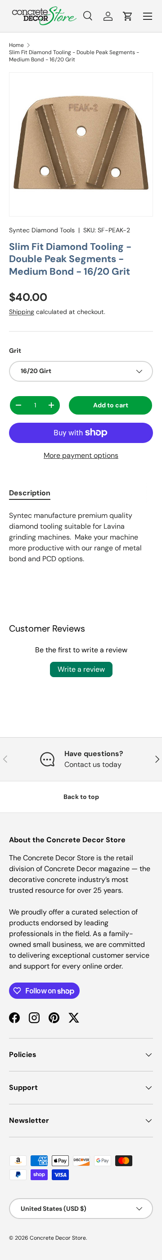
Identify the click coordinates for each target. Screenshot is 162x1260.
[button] (128, 16)
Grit (15, 350)
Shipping (21, 312)
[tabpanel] (81, 537)
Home (16, 45)
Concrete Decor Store (58, 1238)
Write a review (81, 669)
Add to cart (110, 405)
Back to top (81, 797)
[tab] (29, 493)
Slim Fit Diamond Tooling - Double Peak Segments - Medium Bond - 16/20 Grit (74, 56)
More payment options (81, 455)
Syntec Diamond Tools (42, 230)
